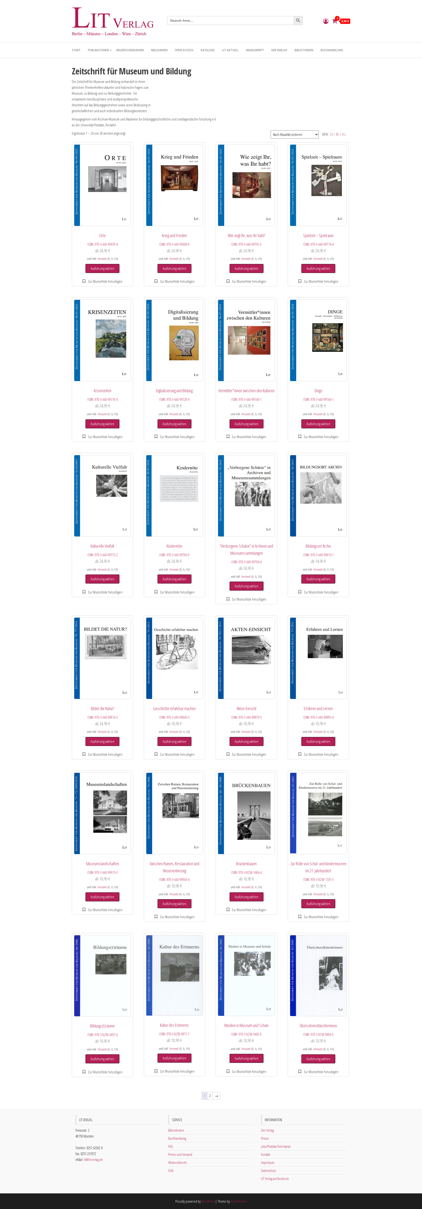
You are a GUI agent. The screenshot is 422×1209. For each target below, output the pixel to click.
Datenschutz (268, 1170)
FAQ (170, 1146)
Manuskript (255, 50)
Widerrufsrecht (177, 1162)
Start (76, 50)
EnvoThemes (239, 1201)
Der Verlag (279, 50)
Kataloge (208, 50)
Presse (265, 1138)
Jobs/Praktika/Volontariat (275, 1146)
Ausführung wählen (102, 268)
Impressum (267, 1162)
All (344, 134)
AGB (170, 1170)
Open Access (184, 50)
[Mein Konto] (325, 21)
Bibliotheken (304, 50)
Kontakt (265, 1154)
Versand (102, 258)
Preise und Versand (180, 1154)
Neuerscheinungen (130, 50)
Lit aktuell (230, 50)
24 (331, 134)
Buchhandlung (332, 50)
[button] (102, 281)
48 (337, 134)
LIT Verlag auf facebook (275, 1178)
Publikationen (98, 50)
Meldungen (159, 50)
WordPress (207, 1201)
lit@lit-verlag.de (93, 1159)
